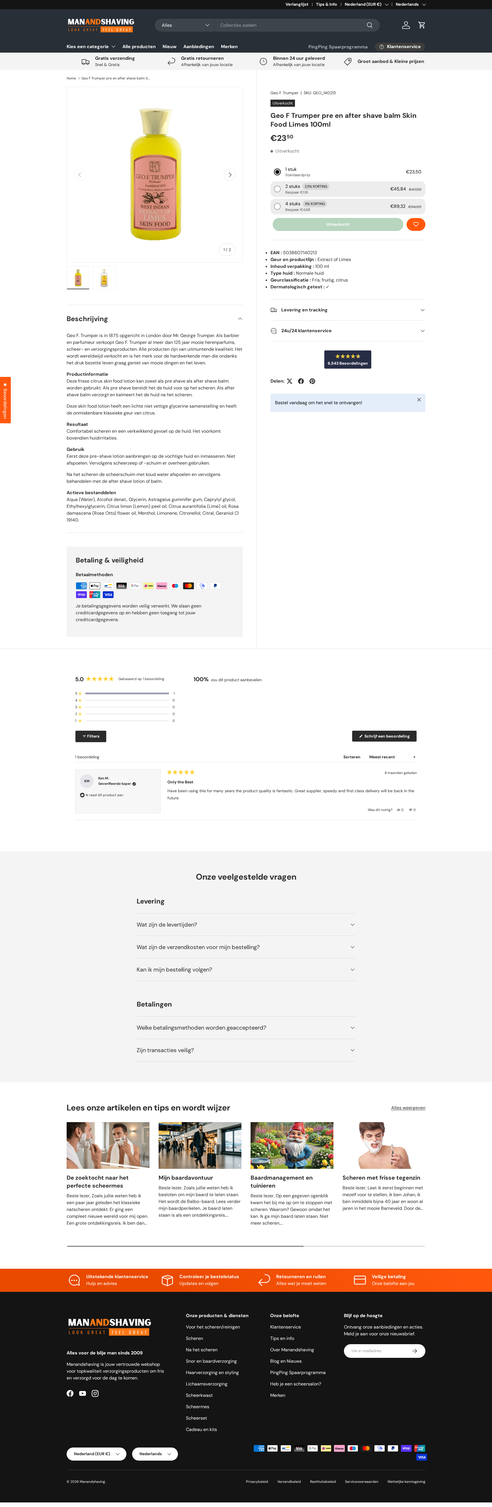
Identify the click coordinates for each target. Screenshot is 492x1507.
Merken (229, 47)
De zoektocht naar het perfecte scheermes (98, 1181)
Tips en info (282, 1338)
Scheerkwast (199, 1395)
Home (71, 78)
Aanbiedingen (198, 47)
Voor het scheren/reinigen (213, 1327)
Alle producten (139, 47)
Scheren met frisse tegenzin (381, 1177)
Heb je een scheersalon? (295, 1384)
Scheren (194, 1338)
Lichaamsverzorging (206, 1384)
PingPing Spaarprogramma (338, 47)
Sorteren (352, 756)
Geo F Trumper (284, 92)
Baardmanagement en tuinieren (282, 1181)
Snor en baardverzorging (211, 1361)
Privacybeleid (257, 1481)
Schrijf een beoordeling (388, 737)
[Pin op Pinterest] (312, 381)
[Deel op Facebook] (301, 381)
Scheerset (196, 1418)
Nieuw (170, 47)
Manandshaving (92, 1481)
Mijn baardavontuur (186, 1177)
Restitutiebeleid (323, 1481)
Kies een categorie (88, 47)
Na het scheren (202, 1350)
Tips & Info (326, 4)
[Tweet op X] (289, 381)
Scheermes (197, 1407)
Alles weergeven (408, 1108)
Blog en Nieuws (286, 1361)
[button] (422, 25)
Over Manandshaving (292, 1350)
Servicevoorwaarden (361, 1481)
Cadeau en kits (201, 1429)
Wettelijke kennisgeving (406, 1481)
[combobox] (267, 25)
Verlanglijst (297, 4)
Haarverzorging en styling (212, 1372)
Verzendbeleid (289, 1481)
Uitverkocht (338, 224)
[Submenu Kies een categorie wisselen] (113, 46)
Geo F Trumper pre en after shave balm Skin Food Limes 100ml (115, 78)
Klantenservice (285, 1327)
